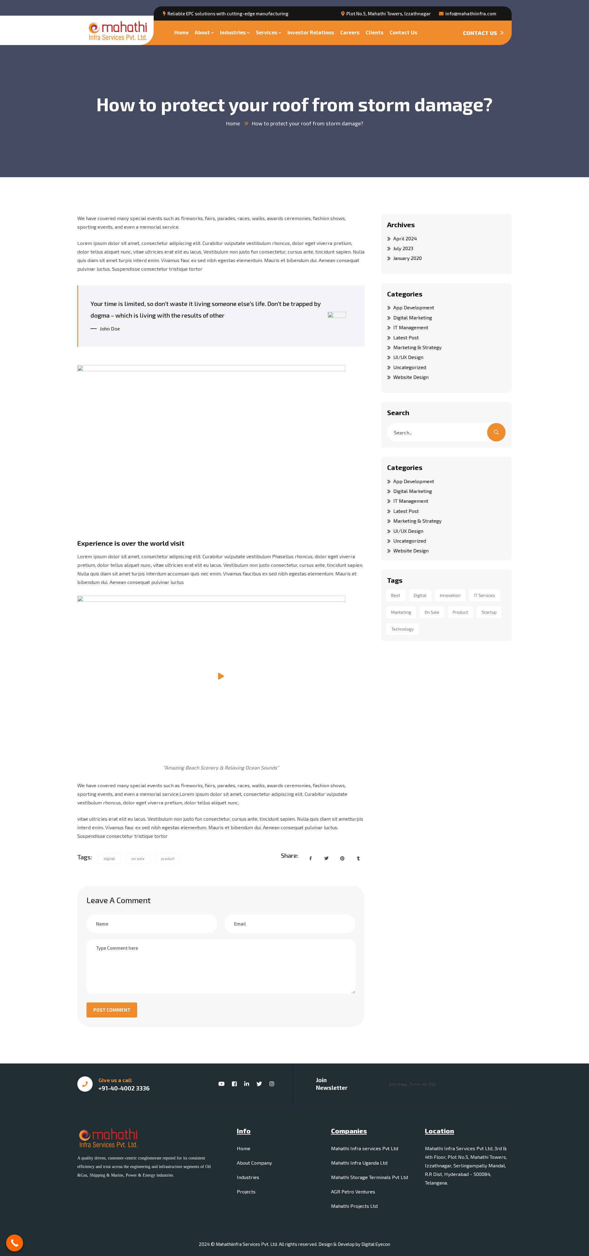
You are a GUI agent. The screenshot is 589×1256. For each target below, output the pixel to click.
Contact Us (403, 32)
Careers (350, 32)
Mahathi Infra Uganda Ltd (359, 1163)
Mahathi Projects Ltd (354, 1206)
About (202, 32)
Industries (233, 32)
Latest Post (406, 337)
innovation (450, 595)
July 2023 (403, 248)
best (395, 595)
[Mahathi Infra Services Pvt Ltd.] (117, 30)
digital (109, 858)
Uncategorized (409, 367)
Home (181, 32)
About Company (254, 1163)
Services (266, 32)
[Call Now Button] (14, 1243)
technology (402, 629)
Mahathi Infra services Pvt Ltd (364, 1148)
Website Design (411, 377)
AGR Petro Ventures (353, 1191)
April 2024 (405, 238)
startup (489, 612)
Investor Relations (310, 32)
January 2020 (407, 258)
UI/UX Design (408, 357)
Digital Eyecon (375, 1244)
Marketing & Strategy (417, 347)
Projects (246, 1191)
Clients (374, 32)
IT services (484, 595)
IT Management (410, 327)
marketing (401, 612)
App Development (413, 307)
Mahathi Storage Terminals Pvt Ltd (369, 1177)
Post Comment (111, 1010)
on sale (138, 858)
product (168, 858)
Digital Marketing (412, 317)
